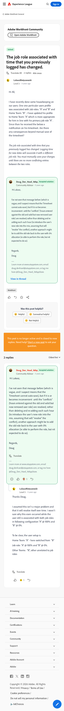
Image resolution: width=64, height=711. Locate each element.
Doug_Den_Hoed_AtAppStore (29, 181)
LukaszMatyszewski (23, 80)
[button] (16, 73)
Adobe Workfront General (14, 14)
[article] (32, 425)
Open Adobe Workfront (25, 34)
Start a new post (36, 342)
